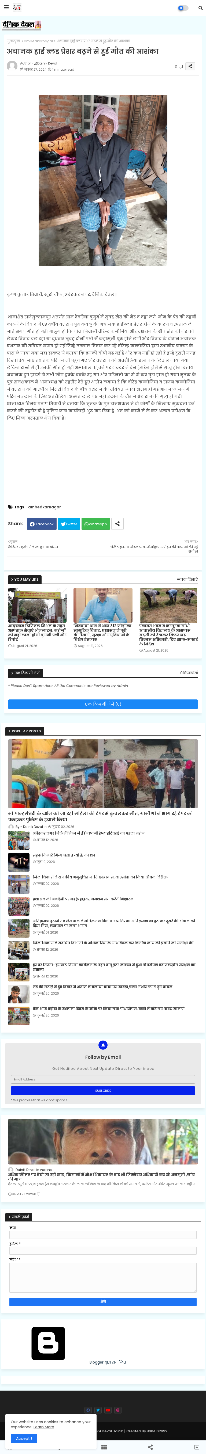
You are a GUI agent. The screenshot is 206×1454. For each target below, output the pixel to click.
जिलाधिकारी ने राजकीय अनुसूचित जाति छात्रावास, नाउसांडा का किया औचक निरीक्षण (101, 877)
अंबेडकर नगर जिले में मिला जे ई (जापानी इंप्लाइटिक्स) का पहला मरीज (89, 833)
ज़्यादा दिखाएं (187, 579)
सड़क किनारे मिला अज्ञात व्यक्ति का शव (64, 855)
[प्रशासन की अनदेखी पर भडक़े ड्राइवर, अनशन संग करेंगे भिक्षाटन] (19, 906)
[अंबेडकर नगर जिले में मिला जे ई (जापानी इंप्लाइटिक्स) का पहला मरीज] (19, 840)
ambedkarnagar (38, 41)
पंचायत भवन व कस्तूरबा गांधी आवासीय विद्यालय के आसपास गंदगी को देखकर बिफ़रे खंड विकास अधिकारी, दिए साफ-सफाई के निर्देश (168, 635)
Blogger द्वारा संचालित (107, 1362)
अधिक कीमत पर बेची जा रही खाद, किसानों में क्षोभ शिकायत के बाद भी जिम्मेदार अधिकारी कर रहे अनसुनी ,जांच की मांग (101, 1177)
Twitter (71, 524)
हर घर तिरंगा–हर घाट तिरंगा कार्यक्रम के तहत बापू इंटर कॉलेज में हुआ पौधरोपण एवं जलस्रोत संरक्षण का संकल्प (114, 967)
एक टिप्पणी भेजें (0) (103, 704)
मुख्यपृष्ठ (13, 41)
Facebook (45, 524)
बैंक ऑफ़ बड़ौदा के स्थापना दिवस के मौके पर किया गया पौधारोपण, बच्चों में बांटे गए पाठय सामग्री (109, 1009)
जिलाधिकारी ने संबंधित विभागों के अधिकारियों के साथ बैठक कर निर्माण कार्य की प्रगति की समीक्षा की (113, 943)
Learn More (44, 1427)
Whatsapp (98, 524)
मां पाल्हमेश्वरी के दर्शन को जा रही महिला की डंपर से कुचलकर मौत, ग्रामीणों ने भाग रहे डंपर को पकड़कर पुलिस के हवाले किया (100, 817)
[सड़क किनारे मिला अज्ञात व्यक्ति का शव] (19, 862)
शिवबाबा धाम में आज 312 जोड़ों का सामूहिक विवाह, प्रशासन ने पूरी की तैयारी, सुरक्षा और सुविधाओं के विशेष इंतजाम (102, 633)
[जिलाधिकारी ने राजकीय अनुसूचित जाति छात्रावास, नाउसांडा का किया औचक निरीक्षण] (19, 884)
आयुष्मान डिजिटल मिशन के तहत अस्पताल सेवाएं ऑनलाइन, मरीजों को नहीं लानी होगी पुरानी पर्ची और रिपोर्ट (37, 633)
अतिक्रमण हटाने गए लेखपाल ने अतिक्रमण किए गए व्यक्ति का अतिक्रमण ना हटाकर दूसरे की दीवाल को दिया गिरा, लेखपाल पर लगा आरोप (114, 923)
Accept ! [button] (24, 1438)
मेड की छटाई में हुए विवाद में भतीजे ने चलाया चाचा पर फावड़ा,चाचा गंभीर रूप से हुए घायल (102, 987)
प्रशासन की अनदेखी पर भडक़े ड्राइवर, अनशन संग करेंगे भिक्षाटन (83, 899)
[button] (200, 8)
